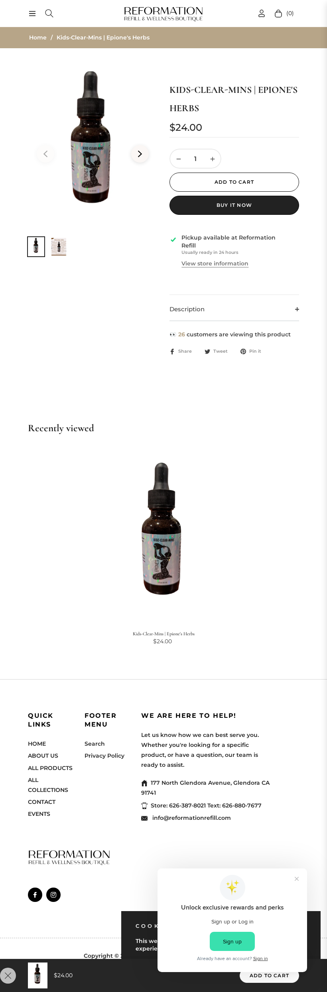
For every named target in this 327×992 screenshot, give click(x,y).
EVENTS (39, 813)
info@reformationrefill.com (191, 817)
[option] (93, 149)
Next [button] (140, 154)
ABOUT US (43, 755)
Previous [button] (45, 154)
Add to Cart (269, 975)
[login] (261, 13)
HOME (37, 743)
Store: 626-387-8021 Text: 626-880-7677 (206, 805)
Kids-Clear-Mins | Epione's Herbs (164, 633)
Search (95, 743)
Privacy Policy (104, 755)
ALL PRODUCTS (50, 768)
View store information (214, 263)
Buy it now (234, 205)
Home (38, 37)
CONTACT (41, 801)
